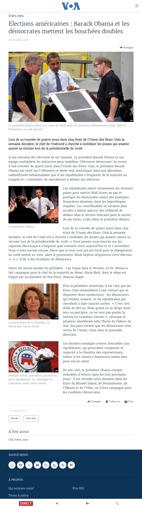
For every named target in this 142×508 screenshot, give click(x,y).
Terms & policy (18, 495)
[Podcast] (62, 464)
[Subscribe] (71, 464)
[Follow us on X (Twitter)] (28, 464)
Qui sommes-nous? (21, 488)
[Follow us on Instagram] (45, 464)
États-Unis (16, 16)
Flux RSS (78, 488)
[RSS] (54, 464)
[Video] (87, 503)
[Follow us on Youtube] (37, 464)
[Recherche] (117, 503)
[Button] (126, 47)
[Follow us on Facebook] (20, 464)
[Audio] (57, 503)
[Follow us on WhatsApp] (12, 464)
